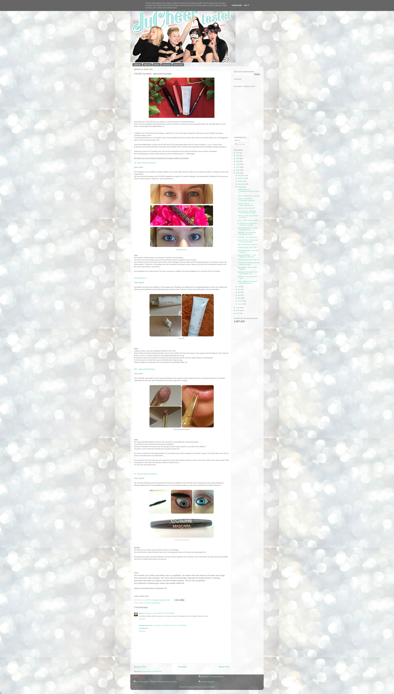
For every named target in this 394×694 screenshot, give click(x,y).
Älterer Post (224, 667)
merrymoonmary (195, 687)
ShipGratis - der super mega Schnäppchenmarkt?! (247, 233)
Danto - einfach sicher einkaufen (248, 220)
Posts (238, 140)
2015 (238, 173)
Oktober (241, 181)
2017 (238, 167)
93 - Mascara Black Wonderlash (145, 474)
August (240, 187)
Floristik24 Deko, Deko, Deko (247, 247)
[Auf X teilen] (180, 600)
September (242, 184)
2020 (238, 158)
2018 (238, 164)
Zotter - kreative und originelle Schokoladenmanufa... (247, 282)
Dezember (241, 175)
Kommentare (240, 144)
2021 (238, 155)
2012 (238, 313)
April (239, 295)
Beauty (141, 603)
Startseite (137, 65)
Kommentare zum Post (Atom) (151, 671)
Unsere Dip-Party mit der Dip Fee (248, 260)
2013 (238, 310)
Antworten (142, 619)
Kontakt (156, 65)
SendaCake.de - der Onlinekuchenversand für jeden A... (248, 191)
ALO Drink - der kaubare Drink (247, 237)
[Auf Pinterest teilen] (183, 600)
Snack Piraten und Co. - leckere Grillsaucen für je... (248, 228)
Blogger (212, 687)
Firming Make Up (140, 278)
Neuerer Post (140, 667)
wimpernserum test (145, 625)
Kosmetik (147, 603)
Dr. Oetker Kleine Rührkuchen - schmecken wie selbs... (248, 224)
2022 (238, 153)
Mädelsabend (155, 603)
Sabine (141, 613)
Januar (240, 304)
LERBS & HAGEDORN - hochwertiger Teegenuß (246, 199)
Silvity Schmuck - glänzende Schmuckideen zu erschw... (247, 212)
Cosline (209, 144)
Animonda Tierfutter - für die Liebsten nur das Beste (247, 256)
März (240, 298)
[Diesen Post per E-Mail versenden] (176, 600)
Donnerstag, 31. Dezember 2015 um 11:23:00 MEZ (169, 625)
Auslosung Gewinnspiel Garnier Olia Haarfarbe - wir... (248, 272)
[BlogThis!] (178, 600)
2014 (238, 307)
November (241, 178)
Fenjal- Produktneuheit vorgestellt (248, 196)
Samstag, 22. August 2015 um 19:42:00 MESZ (159, 613)
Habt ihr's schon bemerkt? (246, 208)
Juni (239, 289)
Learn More (237, 5)
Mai (239, 292)
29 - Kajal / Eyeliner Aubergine (145, 163)
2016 (238, 170)
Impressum (166, 65)
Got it (246, 5)
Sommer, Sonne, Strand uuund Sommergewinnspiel (248, 241)
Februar (241, 301)
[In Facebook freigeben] (181, 600)
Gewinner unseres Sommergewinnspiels (245, 204)
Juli (239, 286)
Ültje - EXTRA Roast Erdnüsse (247, 244)
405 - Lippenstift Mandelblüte (144, 369)
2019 (238, 161)
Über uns (147, 65)
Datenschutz (178, 65)
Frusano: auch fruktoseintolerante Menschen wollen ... (249, 263)
